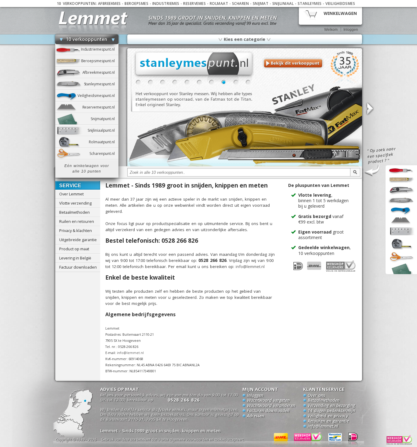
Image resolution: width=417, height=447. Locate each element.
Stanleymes (310, 3)
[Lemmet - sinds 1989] (93, 18)
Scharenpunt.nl (103, 153)
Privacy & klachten (75, 230)
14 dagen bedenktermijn (331, 411)
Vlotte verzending (75, 203)
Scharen (240, 3)
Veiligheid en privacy (328, 416)
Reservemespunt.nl (100, 107)
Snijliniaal (283, 3)
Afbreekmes (109, 3)
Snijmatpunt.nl (104, 118)
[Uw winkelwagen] (330, 15)
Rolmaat (219, 3)
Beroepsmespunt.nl (99, 60)
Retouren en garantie (328, 421)
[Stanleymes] (244, 165)
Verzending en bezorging (331, 405)
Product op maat (74, 249)
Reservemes (194, 3)
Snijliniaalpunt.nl (103, 130)
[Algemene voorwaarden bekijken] (183, 440)
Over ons (316, 395)
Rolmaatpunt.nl (103, 142)
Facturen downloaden (268, 411)
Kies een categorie (244, 39)
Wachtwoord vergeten (268, 400)
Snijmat (261, 3)
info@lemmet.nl (250, 266)
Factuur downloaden (78, 267)
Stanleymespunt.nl (101, 84)
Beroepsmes (136, 3)
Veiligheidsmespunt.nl (98, 95)
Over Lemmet (71, 194)
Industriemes (165, 3)
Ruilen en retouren (76, 221)
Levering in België (75, 258)
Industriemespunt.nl (99, 49)
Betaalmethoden (74, 212)
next (369, 109)
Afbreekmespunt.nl (100, 72)
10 (248, 82)
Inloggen (350, 29)
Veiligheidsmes (340, 3)
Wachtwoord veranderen (271, 405)
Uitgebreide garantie (78, 239)
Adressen (255, 416)
